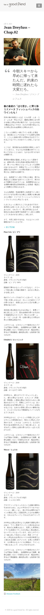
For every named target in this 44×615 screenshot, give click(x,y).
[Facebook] (26, 603)
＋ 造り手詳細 (9, 227)
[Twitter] (17, 603)
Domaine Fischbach (13, 594)
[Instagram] (22, 603)
